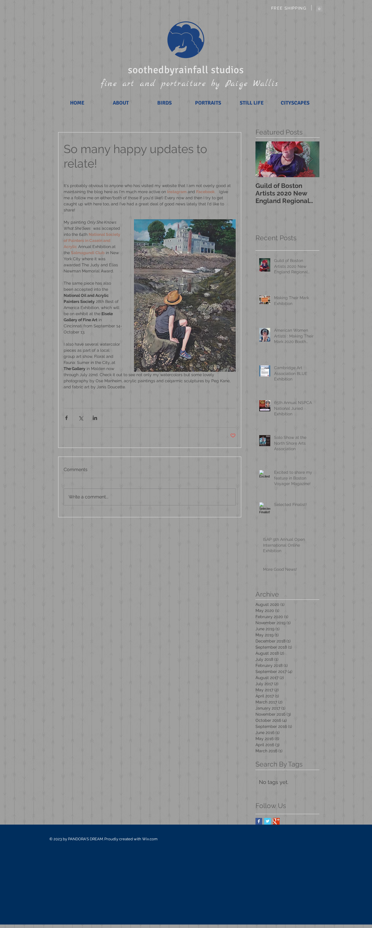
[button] (319, 7)
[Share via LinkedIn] (95, 418)
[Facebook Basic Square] (258, 821)
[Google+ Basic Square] (276, 821)
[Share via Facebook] (66, 418)
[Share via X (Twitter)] (80, 418)
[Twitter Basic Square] (267, 821)
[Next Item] (310, 159)
